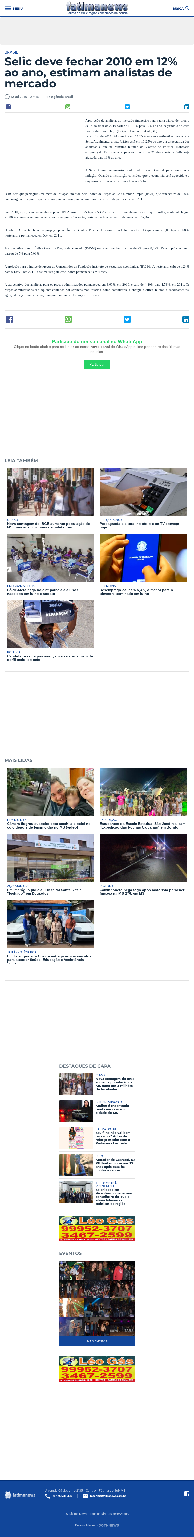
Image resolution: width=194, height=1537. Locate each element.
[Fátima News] (97, 8)
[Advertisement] (42, 150)
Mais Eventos (97, 1341)
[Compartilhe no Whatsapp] (67, 106)
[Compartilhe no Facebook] (8, 106)
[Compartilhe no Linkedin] (186, 106)
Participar (97, 364)
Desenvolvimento (86, 1525)
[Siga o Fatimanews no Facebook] (186, 1493)
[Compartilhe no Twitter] (127, 106)
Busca (178, 8)
